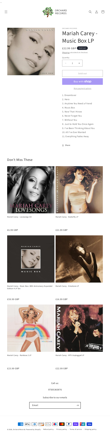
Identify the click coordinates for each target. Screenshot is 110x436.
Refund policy (48, 429)
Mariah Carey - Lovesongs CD (19, 217)
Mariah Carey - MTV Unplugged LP (70, 355)
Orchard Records (19, 429)
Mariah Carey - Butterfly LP (67, 217)
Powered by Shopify (33, 429)
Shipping (65, 52)
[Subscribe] (77, 405)
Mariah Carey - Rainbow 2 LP (19, 355)
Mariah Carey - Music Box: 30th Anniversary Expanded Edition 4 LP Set (29, 287)
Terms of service (76, 429)
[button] (6, 12)
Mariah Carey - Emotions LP (67, 286)
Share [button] (67, 145)
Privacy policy (61, 429)
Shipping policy (91, 429)
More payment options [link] (82, 88)
